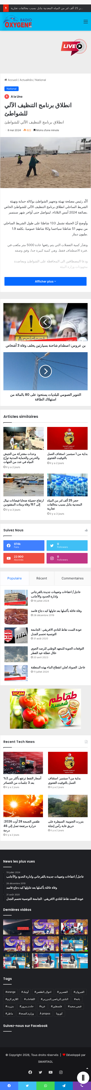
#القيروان (79, 991)
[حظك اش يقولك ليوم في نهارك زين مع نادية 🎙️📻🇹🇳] (16, 960)
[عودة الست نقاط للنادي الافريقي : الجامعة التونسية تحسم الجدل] (16, 635)
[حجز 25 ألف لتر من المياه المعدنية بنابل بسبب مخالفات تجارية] (67, 485)
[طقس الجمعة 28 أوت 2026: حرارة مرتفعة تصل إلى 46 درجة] (23, 806)
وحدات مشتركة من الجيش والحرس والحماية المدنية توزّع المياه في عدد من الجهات (21, 458)
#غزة (42, 1006)
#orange (10, 991)
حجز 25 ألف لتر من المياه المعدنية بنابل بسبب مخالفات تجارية (47, 8)
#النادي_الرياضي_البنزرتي (54, 999)
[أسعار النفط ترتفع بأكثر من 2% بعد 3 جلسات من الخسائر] (23, 763)
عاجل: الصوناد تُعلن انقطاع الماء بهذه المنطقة (58, 667)
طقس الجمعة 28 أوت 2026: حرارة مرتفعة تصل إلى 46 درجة (21, 825)
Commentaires (73, 578)
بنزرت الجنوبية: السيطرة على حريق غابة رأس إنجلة (66, 823)
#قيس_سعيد (74, 1006)
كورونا (59, 1013)
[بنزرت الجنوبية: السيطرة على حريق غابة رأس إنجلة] (68, 806)
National (40, 80)
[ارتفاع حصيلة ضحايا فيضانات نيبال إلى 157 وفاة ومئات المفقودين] (23, 485)
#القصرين (62, 991)
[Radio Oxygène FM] (17, 21)
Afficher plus (44, 281)
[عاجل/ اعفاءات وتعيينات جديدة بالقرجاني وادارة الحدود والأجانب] (16, 598)
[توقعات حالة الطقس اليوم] (16, 943)
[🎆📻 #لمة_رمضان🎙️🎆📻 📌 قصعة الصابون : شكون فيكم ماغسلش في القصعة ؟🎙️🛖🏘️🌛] (74, 927)
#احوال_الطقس (42, 991)
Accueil (12, 80)
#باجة (77, 999)
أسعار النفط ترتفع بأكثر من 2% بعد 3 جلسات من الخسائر (22, 780)
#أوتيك (25, 991)
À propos (45, 1013)
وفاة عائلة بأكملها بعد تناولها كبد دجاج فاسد (56, 611)
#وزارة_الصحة (26, 1013)
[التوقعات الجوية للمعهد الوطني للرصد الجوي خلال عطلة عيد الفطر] (16, 654)
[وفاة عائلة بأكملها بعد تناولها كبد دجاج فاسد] (16, 617)
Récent (41, 578)
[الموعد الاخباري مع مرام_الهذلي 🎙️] (45, 943)
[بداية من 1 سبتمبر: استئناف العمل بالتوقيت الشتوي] (67, 438)
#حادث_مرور (26, 1006)
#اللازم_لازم (12, 999)
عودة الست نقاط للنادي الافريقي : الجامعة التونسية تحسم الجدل (56, 631)
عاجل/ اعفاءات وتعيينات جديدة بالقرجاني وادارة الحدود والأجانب (56, 594)
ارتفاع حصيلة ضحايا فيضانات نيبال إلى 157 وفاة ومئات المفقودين (23, 502)
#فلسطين (56, 1006)
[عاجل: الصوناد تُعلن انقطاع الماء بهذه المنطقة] (16, 673)
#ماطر (9, 1013)
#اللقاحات (29, 999)
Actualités (26, 80)
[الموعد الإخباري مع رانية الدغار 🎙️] (45, 927)
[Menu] (86, 23)
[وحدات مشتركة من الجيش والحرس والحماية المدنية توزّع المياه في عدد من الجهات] (23, 438)
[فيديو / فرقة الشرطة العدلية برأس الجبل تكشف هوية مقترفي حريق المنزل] (16, 927)
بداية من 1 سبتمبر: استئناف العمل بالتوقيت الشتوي (67, 456)
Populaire (14, 578)
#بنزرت (10, 1006)
